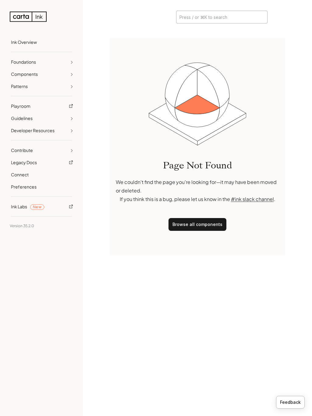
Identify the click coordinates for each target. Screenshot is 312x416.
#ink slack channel (252, 199)
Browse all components (197, 224)
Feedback (290, 402)
